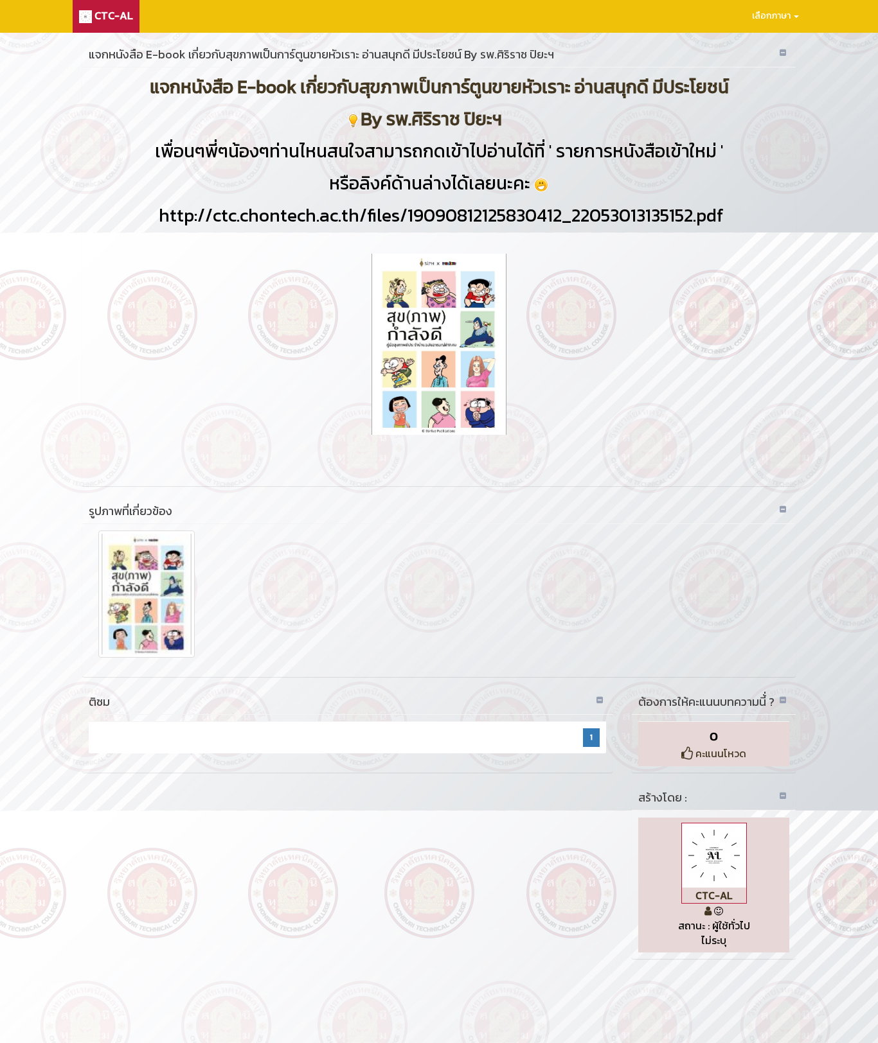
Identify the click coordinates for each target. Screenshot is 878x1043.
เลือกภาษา (772, 15)
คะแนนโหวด (719, 753)
